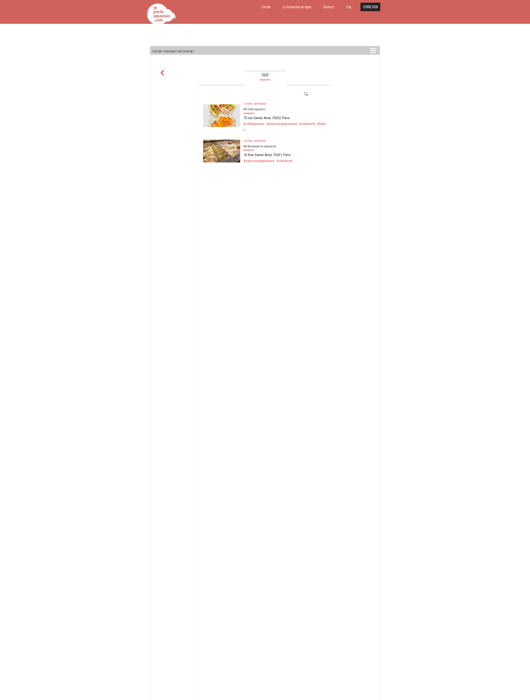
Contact (328, 6)
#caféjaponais (253, 124)
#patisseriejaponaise (281, 124)
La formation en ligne (297, 6)
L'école (266, 6)
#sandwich (307, 124)
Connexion (370, 6)
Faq (348, 6)
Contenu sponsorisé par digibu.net (173, 51)
